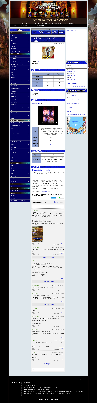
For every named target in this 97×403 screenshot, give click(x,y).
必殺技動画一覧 (45, 191)
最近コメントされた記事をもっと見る (76, 114)
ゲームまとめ (53, 399)
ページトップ (81, 379)
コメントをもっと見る (48, 363)
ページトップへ (69, 137)
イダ (39, 103)
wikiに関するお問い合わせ (31, 385)
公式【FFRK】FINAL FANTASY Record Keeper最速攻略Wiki (48, 20)
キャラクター (48, 32)
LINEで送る (61, 198)
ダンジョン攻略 (41, 32)
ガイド (34, 32)
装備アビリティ (55, 32)
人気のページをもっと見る (79, 86)
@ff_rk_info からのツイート (72, 30)
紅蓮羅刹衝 (35, 103)
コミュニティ (61, 32)
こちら (48, 188)
